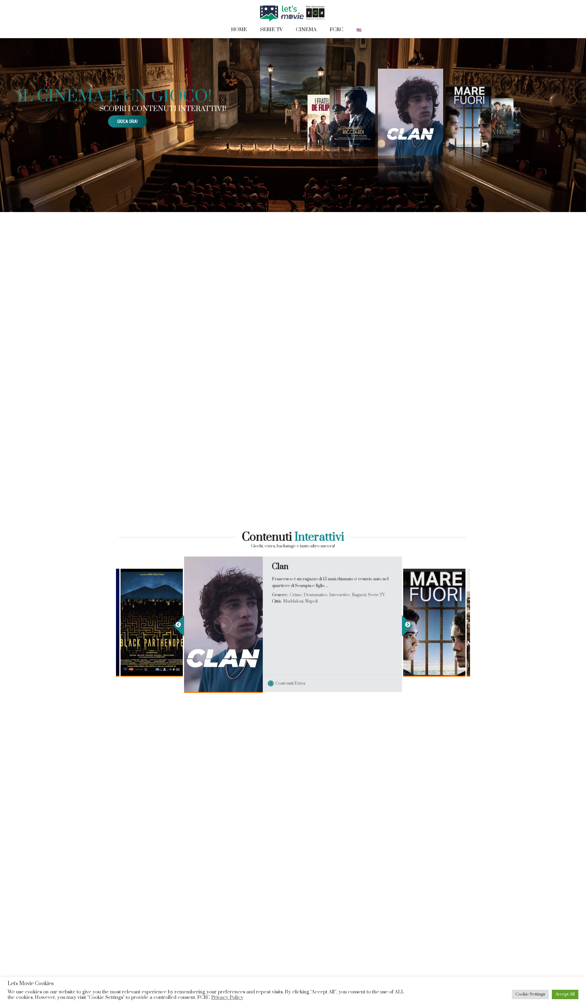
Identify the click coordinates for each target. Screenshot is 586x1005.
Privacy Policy (227, 997)
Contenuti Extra (177, 684)
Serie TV (271, 30)
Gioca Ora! (127, 121)
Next (407, 625)
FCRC (336, 30)
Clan (280, 566)
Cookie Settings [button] (530, 994)
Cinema (306, 30)
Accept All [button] (565, 994)
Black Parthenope (162, 566)
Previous (178, 625)
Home (239, 30)
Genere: (138, 595)
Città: (134, 619)
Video (138, 684)
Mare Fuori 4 (436, 566)
